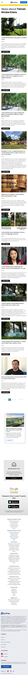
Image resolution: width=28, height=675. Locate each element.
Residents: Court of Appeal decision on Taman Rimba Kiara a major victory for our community (13, 152)
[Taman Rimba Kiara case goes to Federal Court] (14, 27)
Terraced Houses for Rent (14, 583)
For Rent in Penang (14, 534)
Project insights (19, 626)
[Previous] (4, 399)
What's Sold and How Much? (14, 599)
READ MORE (6, 51)
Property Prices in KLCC (14, 561)
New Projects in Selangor (14, 545)
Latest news (14, 589)
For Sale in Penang (14, 522)
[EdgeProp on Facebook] (8, 671)
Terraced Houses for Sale (14, 572)
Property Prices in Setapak (14, 556)
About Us (3, 639)
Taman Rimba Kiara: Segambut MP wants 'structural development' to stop (13, 267)
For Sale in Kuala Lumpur (14, 521)
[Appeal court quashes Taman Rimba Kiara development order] (14, 183)
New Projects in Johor (14, 548)
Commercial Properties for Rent (14, 584)
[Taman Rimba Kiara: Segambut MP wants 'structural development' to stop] (14, 256)
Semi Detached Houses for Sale (14, 571)
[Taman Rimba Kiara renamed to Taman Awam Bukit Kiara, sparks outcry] (14, 330)
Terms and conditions (5, 642)
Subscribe (14, 478)
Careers (2, 637)
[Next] (23, 399)
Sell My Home (14, 602)
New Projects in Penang (14, 546)
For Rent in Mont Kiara (14, 536)
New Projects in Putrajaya (14, 549)
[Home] (14, 2)
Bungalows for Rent (14, 580)
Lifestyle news (14, 590)
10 (20, 399)
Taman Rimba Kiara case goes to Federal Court (14, 38)
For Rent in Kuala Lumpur (14, 532)
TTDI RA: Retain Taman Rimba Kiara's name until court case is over (12, 304)
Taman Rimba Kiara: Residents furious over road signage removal (13, 233)
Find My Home (14, 604)
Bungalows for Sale (14, 569)
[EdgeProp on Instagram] (10, 671)
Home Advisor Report (5, 626)
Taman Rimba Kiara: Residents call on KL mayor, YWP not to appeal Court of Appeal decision (13, 76)
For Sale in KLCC (14, 527)
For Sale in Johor (14, 524)
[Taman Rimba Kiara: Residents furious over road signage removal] (14, 221)
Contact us (3, 647)
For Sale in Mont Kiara (14, 525)
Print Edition (23, 2)
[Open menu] (2, 2)
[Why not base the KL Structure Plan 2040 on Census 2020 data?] (14, 366)
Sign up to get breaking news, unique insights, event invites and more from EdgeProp (14, 473)
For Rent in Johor (14, 535)
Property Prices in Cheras (14, 555)
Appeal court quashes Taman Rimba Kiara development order (12, 195)
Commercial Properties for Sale (14, 574)
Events (14, 595)
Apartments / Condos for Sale (14, 568)
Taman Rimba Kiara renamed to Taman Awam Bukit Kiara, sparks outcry (13, 342)
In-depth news (14, 592)
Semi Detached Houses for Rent (14, 581)
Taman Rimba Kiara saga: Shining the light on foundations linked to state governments (12, 114)
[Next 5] (18, 399)
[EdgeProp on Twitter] (13, 671)
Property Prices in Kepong (14, 559)
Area (13, 626)
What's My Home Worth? (14, 601)
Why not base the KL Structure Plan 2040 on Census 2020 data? (13, 377)
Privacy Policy (4, 644)
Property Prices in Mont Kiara (14, 558)
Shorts (14, 593)
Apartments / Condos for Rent (14, 578)
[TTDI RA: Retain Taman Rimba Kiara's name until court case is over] (14, 292)
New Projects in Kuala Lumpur (14, 543)
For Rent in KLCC (14, 538)
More (14, 528)
